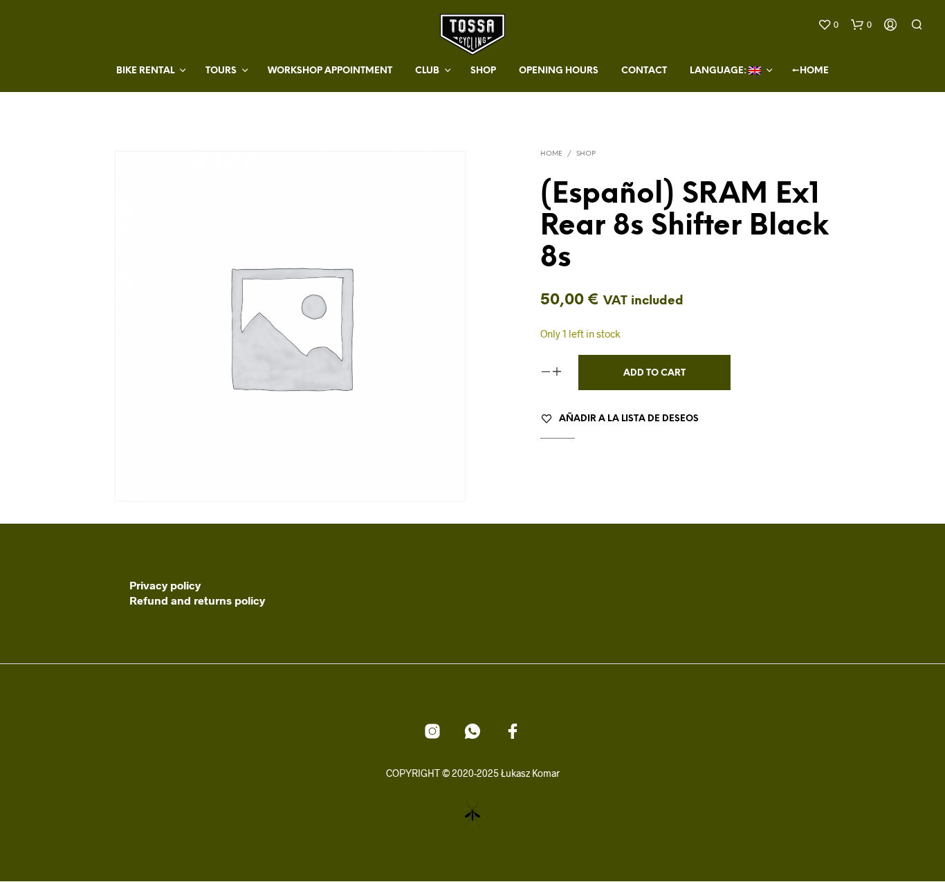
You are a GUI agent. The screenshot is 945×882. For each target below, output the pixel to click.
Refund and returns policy (197, 600)
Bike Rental (145, 70)
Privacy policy (165, 584)
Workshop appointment (330, 70)
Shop (483, 70)
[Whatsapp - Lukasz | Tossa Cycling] (472, 731)
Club (427, 70)
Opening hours (558, 70)
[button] (828, 25)
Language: (719, 70)
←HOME (810, 70)
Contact (644, 70)
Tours (221, 70)
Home (551, 154)
